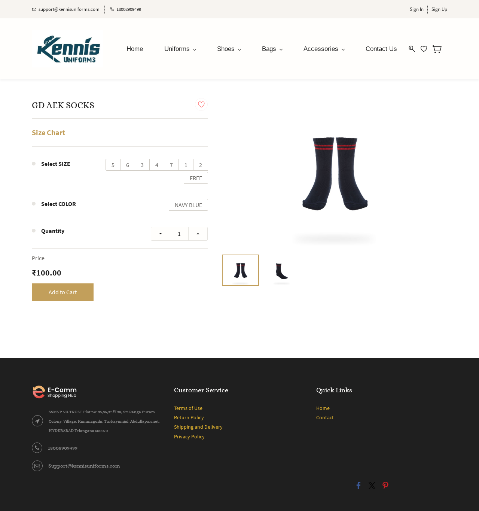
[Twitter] (372, 485)
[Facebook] (358, 485)
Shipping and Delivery (198, 426)
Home (323, 408)
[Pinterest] (385, 485)
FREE (196, 178)
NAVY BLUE (188, 205)
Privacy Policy (189, 436)
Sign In (417, 9)
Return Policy (189, 417)
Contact (325, 417)
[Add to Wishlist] (201, 104)
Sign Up (439, 9)
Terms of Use (188, 408)
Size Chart (48, 132)
